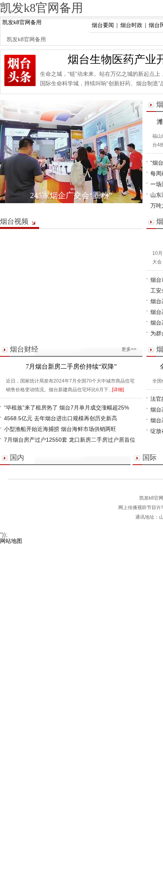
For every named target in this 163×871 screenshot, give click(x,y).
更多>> (128, 349)
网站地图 (11, 541)
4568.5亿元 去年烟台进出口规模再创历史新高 (60, 418)
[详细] (118, 389)
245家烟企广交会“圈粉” (71, 195)
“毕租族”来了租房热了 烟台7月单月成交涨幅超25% (66, 407)
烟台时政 (131, 25)
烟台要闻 (103, 25)
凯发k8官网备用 (22, 22)
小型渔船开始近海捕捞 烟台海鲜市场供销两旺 (60, 429)
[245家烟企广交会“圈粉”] (71, 151)
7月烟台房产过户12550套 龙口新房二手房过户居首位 (69, 439)
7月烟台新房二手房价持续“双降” (71, 366)
